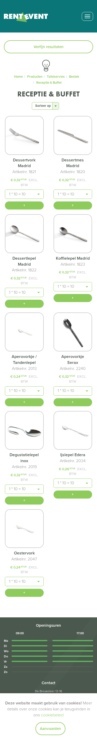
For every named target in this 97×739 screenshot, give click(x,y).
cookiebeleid (52, 715)
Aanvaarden (50, 728)
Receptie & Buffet (49, 83)
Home (18, 77)
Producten (34, 77)
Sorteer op (43, 106)
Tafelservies (56, 77)
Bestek (74, 77)
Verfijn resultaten (49, 46)
